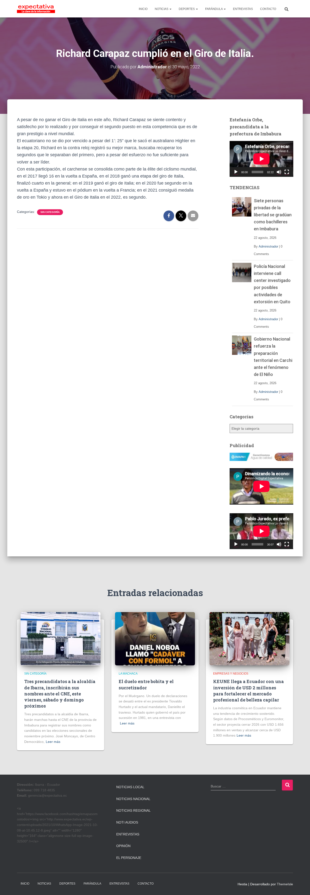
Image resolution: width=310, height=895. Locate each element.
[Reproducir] (235, 172)
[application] (261, 159)
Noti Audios (127, 822)
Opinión (123, 846)
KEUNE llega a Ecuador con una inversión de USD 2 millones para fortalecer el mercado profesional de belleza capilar (248, 690)
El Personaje (128, 858)
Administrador (268, 246)
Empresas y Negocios (230, 673)
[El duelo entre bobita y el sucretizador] (155, 638)
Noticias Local (130, 787)
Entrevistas (127, 834)
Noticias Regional (133, 810)
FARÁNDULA (214, 9)
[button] (170, 9)
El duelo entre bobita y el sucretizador (146, 684)
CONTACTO (268, 9)
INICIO (143, 9)
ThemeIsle (285, 884)
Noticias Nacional (133, 799)
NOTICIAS (162, 9)
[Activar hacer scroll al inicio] (300, 885)
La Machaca (128, 673)
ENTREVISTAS (243, 9)
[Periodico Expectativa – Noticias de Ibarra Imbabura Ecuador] (36, 9)
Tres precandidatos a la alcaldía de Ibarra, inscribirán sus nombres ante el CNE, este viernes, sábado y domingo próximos (59, 693)
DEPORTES (187, 9)
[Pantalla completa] (286, 172)
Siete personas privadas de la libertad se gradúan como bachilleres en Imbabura (273, 214)
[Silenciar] (279, 172)
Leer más (53, 742)
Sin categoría (50, 212)
